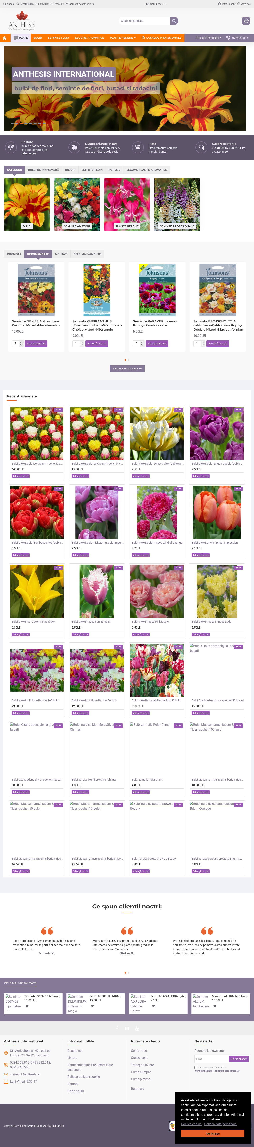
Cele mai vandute (87, 253)
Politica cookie (191, 1124)
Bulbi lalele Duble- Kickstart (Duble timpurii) (98, 542)
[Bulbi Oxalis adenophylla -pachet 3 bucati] (37, 749)
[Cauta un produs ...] (174, 21)
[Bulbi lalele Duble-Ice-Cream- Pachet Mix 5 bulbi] (97, 433)
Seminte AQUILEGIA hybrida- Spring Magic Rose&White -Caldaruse (168, 995)
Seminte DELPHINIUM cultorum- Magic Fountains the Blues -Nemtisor (106, 995)
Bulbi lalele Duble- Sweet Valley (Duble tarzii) (158, 463)
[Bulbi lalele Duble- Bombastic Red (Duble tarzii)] (37, 512)
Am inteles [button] (213, 1133)
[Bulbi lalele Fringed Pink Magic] (157, 591)
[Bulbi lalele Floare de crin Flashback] (37, 591)
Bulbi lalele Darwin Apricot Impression (215, 542)
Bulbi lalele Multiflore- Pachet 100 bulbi (35, 700)
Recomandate (38, 253)
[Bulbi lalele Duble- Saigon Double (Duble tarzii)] (217, 433)
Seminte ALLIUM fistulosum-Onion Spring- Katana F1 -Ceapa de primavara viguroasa (230, 995)
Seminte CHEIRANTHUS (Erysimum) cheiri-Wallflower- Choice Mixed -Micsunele (97, 325)
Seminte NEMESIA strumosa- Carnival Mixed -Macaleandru (36, 323)
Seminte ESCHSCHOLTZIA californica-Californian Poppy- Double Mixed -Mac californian (218, 325)
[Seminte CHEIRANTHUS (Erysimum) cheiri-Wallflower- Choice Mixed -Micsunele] (96, 290)
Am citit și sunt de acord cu (217, 1069)
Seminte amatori (77, 225)
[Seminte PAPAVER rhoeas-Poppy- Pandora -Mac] (157, 290)
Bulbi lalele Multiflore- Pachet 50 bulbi (94, 700)
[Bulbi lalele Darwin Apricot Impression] (217, 512)
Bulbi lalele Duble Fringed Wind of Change (157, 542)
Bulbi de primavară (43, 169)
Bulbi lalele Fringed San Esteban (91, 621)
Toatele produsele (125, 368)
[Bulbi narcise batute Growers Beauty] (157, 828)
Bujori (70, 169)
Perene (114, 169)
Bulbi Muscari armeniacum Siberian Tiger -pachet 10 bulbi (98, 858)
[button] (238, 1124)
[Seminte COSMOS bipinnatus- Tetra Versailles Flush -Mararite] (13, 1002)
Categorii (14, 169)
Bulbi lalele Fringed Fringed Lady (211, 621)
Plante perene (127, 225)
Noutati (61, 253)
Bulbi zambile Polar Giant (147, 779)
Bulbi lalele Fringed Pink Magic (150, 621)
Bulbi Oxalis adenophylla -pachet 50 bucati (218, 700)
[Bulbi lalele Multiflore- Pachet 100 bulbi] (37, 670)
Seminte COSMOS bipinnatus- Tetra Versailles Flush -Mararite (42, 995)
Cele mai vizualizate (20, 983)
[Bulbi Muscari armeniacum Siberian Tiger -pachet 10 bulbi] (97, 828)
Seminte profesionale (177, 225)
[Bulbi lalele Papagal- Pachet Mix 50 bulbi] (157, 670)
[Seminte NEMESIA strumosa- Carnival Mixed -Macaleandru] (36, 290)
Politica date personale (220, 1124)
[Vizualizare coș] (246, 21)
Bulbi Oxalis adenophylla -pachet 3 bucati (37, 779)
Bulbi (27, 225)
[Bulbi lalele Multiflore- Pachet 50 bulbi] (97, 670)
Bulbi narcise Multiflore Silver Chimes (94, 779)
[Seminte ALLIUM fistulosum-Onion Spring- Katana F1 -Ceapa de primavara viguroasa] (201, 1002)
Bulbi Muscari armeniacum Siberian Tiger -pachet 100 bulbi (218, 779)
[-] (21, 345)
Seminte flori (92, 169)
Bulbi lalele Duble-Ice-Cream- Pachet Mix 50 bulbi (38, 463)
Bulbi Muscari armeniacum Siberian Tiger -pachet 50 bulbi (38, 858)
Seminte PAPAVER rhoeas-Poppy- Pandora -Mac (155, 323)
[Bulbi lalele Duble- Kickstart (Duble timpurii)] (97, 512)
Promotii (14, 253)
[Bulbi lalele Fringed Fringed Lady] (217, 591)
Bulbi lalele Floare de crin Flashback (33, 621)
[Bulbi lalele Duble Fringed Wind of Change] (157, 512)
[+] (21, 342)
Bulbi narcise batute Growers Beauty (154, 858)
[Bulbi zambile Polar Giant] (157, 749)
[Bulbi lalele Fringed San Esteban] (97, 591)
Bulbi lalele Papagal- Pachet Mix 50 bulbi (156, 700)
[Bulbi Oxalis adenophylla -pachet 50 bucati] (217, 670)
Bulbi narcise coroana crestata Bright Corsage (218, 858)
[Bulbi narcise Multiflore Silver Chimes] (97, 749)
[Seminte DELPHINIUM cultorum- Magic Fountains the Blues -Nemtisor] (77, 1003)
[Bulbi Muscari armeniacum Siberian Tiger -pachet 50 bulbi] (37, 828)
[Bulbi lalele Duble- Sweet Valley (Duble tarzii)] (157, 433)
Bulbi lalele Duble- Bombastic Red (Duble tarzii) (38, 542)
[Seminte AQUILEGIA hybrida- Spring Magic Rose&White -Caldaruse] (139, 1002)
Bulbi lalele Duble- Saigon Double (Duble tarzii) (218, 463)
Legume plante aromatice (146, 169)
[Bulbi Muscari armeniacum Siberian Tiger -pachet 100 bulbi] (217, 749)
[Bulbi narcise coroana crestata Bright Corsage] (217, 828)
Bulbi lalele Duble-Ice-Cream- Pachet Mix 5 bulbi (98, 463)
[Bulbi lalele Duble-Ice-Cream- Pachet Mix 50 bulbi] (37, 433)
